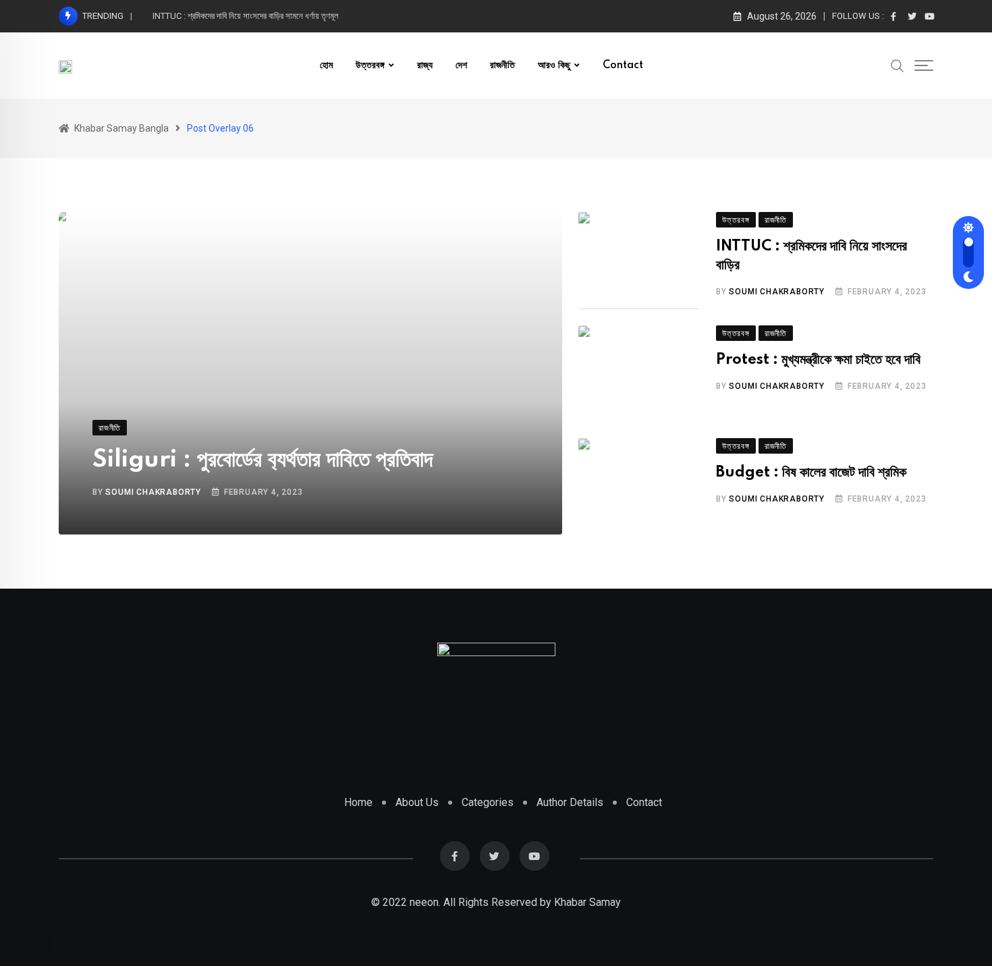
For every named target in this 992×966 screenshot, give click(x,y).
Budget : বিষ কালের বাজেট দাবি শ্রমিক (811, 472)
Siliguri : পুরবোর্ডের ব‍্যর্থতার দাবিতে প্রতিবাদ (262, 460)
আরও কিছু (554, 65)
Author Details (569, 802)
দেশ (461, 65)
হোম (326, 65)
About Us (417, 802)
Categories (488, 802)
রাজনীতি (502, 65)
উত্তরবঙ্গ (370, 65)
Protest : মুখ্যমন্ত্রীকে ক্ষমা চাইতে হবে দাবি (818, 359)
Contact (623, 65)
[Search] (897, 65)
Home (358, 802)
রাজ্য (425, 65)
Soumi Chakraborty (153, 492)
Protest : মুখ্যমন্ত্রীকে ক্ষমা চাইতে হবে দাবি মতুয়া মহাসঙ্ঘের (238, 16)
